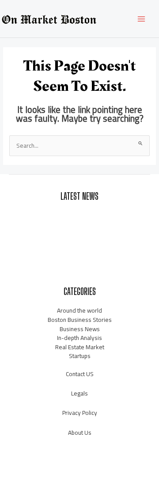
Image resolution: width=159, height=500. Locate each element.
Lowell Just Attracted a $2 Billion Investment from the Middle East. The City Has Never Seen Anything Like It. (79, 219)
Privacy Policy (79, 412)
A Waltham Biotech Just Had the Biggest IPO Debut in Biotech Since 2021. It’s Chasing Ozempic (80, 243)
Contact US (80, 374)
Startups (80, 356)
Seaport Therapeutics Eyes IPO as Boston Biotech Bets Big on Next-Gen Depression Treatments (79, 266)
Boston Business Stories (80, 319)
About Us (79, 432)
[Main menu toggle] (141, 19)
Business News (80, 329)
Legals (79, 393)
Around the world (79, 310)
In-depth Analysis (79, 337)
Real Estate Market (79, 347)
